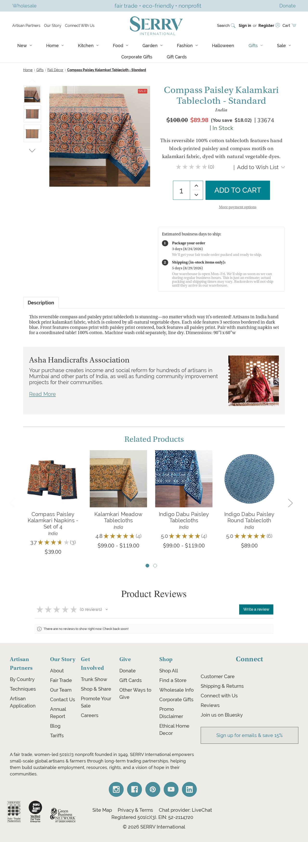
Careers (89, 715)
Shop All (168, 671)
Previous (32, 82)
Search (223, 25)
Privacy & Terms (135, 810)
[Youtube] (171, 789)
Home (52, 45)
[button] (106, 609)
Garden (150, 45)
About (57, 671)
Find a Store (172, 680)
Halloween (223, 45)
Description (41, 303)
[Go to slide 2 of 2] (155, 565)
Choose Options (118, 486)
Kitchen (86, 45)
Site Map (102, 810)
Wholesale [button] (25, 5)
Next (32, 150)
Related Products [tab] (154, 439)
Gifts (253, 45)
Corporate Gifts (136, 56)
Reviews (210, 705)
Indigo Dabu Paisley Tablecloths (184, 517)
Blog (55, 726)
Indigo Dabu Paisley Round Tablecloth (249, 517)
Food (118, 45)
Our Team (60, 690)
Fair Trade (61, 680)
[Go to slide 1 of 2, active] (147, 565)
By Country (22, 679)
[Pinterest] (152, 789)
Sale (281, 45)
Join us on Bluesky (222, 715)
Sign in (245, 25)
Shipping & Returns (222, 686)
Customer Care (218, 676)
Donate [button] (287, 5)
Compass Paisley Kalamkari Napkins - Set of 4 (53, 520)
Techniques (23, 689)
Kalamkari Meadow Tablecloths (118, 517)
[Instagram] (116, 789)
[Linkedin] (189, 789)
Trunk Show (94, 679)
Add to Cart (53, 486)
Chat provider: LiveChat (185, 810)
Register (266, 25)
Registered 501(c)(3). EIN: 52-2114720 (152, 817)
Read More (42, 394)
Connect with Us (219, 696)
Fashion (185, 45)
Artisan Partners (26, 25)
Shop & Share (96, 689)
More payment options (238, 207)
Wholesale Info (176, 690)
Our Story (52, 25)
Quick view (53, 471)
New (22, 45)
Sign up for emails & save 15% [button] (249, 735)
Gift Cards (177, 56)
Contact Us (62, 699)
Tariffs (57, 735)
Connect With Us (80, 25)
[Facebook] (134, 789)
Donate (127, 671)
